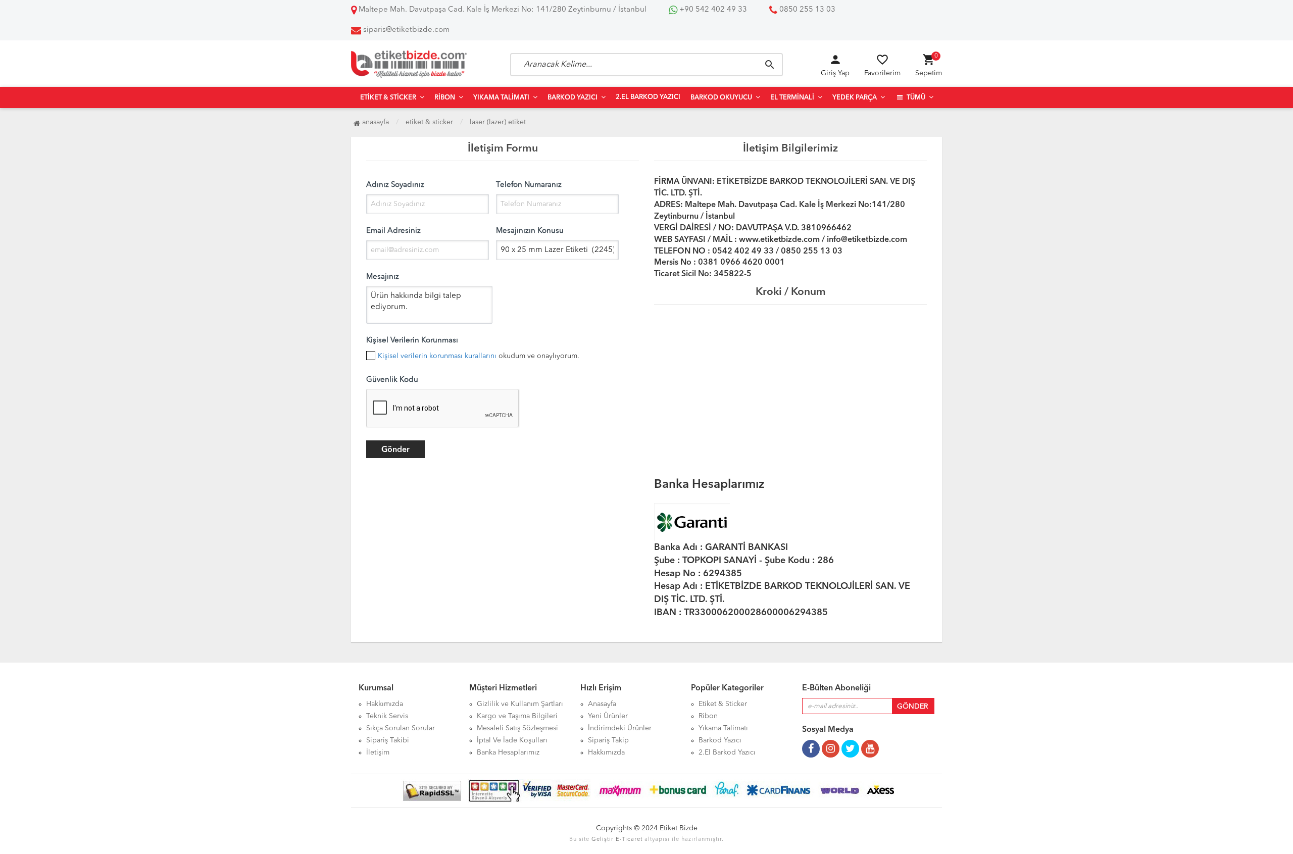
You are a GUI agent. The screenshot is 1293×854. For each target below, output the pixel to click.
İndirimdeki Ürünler (620, 728)
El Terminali (792, 97)
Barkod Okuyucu (721, 97)
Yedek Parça (854, 97)
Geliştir (602, 839)
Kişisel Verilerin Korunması (412, 340)
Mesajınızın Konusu (530, 231)
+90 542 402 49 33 (712, 10)
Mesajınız (382, 277)
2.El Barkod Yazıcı (648, 97)
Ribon (444, 97)
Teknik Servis (387, 716)
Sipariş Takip (608, 740)
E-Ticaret (629, 839)
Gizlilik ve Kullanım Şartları (520, 704)
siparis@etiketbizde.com (406, 30)
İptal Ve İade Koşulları (512, 740)
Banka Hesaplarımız (508, 752)
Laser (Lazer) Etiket (498, 122)
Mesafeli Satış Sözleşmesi (517, 728)
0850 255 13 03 (806, 10)
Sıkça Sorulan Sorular (400, 728)
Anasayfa (374, 122)
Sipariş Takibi (387, 740)
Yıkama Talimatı (501, 97)
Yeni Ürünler (608, 716)
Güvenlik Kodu (392, 380)
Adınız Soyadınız (395, 185)
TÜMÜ (915, 97)
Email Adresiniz (393, 231)
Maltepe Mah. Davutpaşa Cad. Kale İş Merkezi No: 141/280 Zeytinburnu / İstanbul (501, 10)
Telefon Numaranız (529, 185)
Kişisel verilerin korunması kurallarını (437, 356)
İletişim (377, 752)
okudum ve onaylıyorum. (478, 356)
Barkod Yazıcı (573, 97)
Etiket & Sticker (388, 97)
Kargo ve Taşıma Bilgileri (517, 716)
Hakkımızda (384, 704)
